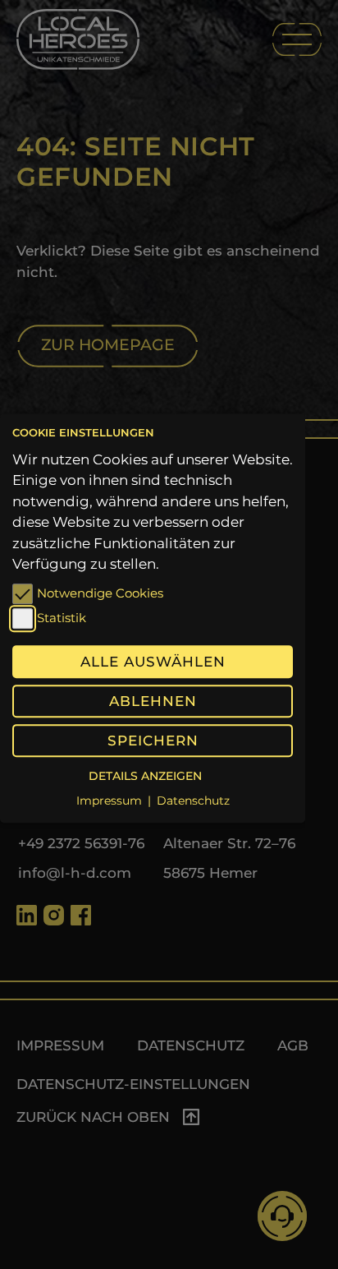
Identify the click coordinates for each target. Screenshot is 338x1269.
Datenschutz (193, 801)
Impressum (109, 801)
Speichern (153, 740)
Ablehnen (153, 701)
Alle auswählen (153, 661)
